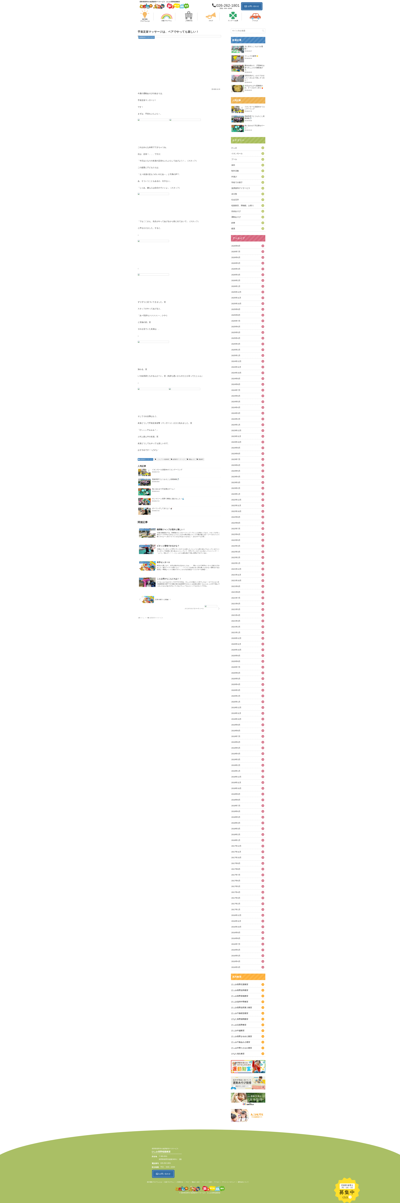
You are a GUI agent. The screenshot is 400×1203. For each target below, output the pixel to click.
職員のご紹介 (196, 1182)
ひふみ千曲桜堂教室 (239, 1013)
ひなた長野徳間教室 (239, 1019)
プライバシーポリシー (228, 1182)
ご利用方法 (179, 1182)
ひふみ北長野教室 (238, 1025)
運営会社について (243, 1182)
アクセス (216, 1182)
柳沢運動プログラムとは (154, 1182)
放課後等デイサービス (146, 459)
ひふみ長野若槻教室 (239, 996)
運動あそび (192, 459)
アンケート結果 (207, 1182)
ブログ (187, 1182)
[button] (263, 31)
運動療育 (200, 459)
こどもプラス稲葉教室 (163, 459)
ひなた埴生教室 (237, 1054)
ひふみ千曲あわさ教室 (240, 1042)
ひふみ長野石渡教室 (239, 984)
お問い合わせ (253, 6)
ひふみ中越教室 (237, 1031)
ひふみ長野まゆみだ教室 (241, 1036)
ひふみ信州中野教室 (239, 1002)
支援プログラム (169, 1182)
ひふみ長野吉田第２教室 (241, 1008)
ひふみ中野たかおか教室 (241, 1048)
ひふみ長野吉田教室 (239, 990)
